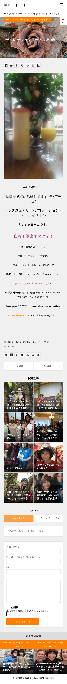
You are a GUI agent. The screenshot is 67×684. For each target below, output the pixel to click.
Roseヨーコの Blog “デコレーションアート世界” (27, 19)
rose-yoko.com (16, 315)
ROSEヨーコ (15, 5)
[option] (17, 657)
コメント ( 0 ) (18, 518)
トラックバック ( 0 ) (48, 518)
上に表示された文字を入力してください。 (28, 610)
